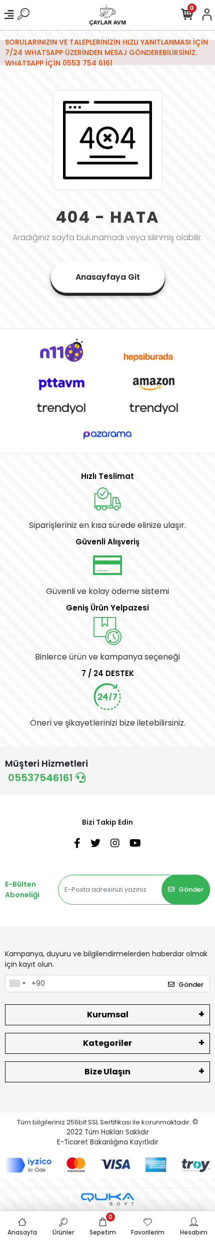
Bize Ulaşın (107, 1071)
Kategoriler (107, 1043)
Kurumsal (107, 1014)
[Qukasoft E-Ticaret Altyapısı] (107, 1199)
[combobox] (17, 983)
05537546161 (42, 778)
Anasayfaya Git (108, 277)
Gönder (191, 889)
